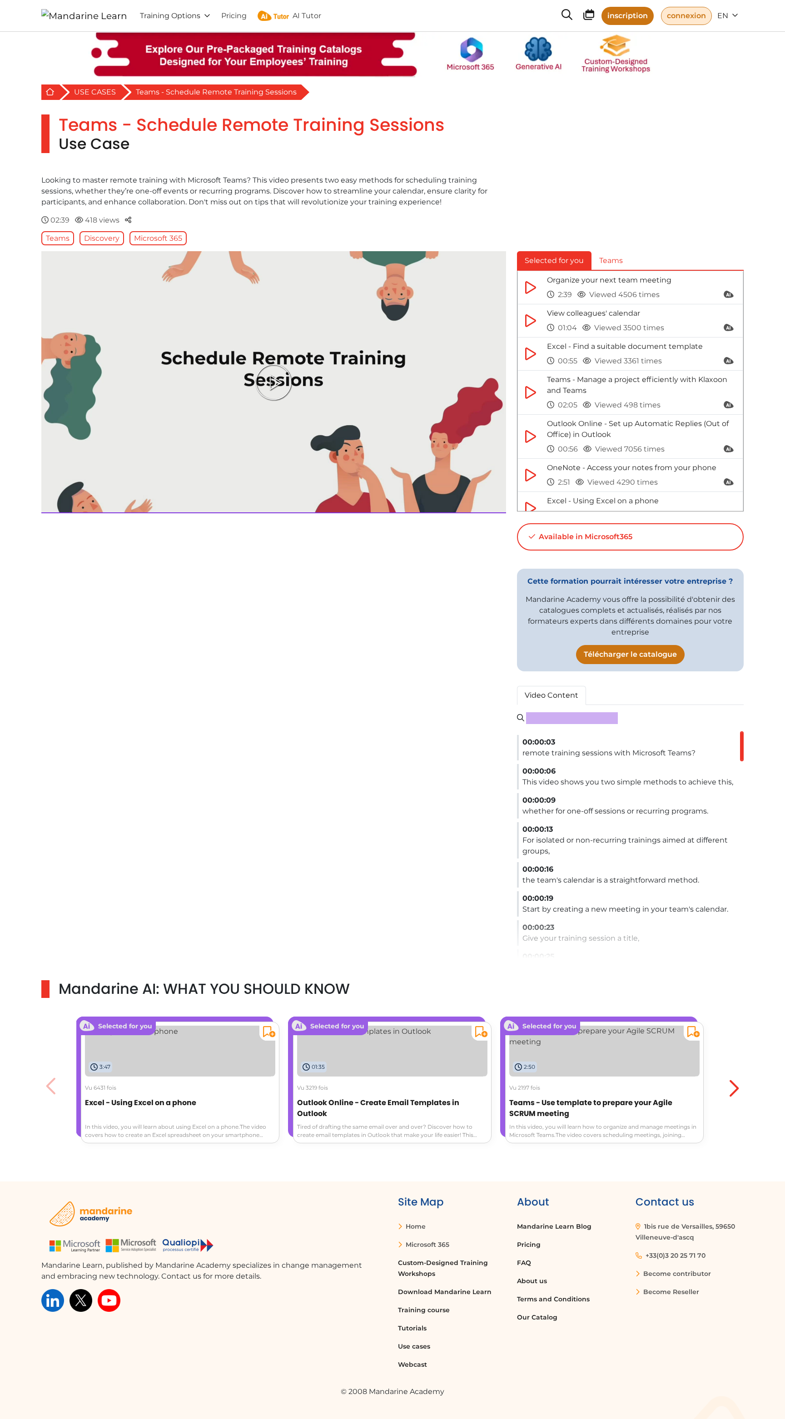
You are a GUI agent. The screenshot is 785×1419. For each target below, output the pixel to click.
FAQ (524, 1263)
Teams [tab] (611, 260)
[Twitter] (81, 1299)
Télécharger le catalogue (630, 654)
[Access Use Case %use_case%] (604, 1036)
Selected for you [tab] (554, 260)
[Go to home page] (84, 16)
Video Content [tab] (551, 695)
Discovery (101, 238)
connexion (686, 15)
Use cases (414, 1346)
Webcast (412, 1364)
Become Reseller (670, 1292)
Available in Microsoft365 (584, 536)
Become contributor (676, 1274)
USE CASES (95, 92)
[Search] (567, 15)
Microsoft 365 (158, 238)
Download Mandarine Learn (445, 1292)
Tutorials (412, 1328)
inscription (627, 15)
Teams (58, 238)
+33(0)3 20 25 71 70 (675, 1255)
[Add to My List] (267, 1033)
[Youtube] (109, 1299)
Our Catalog (537, 1317)
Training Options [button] (170, 15)
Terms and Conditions (553, 1299)
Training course (424, 1310)
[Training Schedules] (589, 17)
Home (415, 1226)
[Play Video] (273, 382)
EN (723, 15)
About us (532, 1281)
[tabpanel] (630, 391)
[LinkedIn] (52, 1299)
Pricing (529, 1244)
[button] (733, 1086)
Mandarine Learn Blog (554, 1226)
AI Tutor (307, 15)
